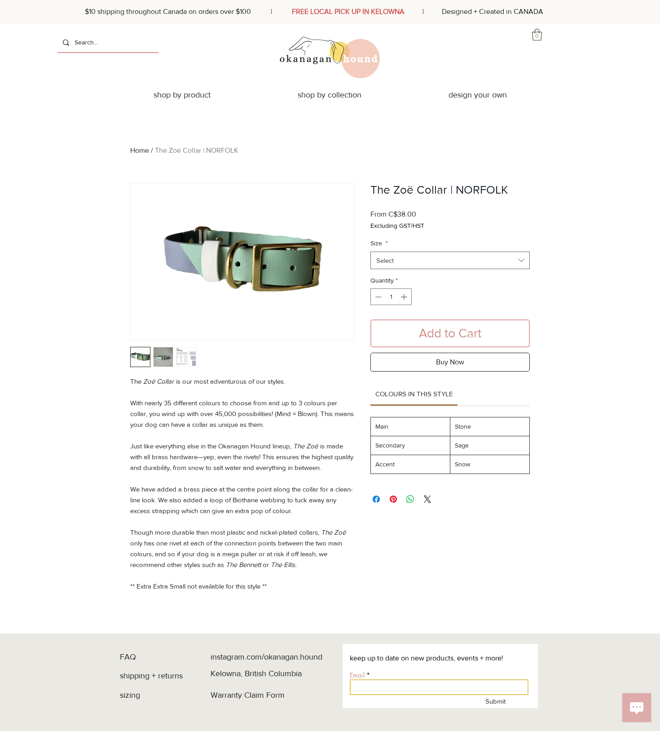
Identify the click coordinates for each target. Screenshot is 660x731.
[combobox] (450, 260)
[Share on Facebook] (376, 499)
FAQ (128, 656)
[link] (414, 394)
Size (379, 243)
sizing (131, 695)
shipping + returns (152, 675)
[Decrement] (377, 297)
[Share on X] (427, 499)
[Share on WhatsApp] (410, 499)
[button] (537, 34)
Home (139, 150)
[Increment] (404, 297)
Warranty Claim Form (248, 695)
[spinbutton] (391, 297)
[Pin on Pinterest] (393, 499)
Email (357, 675)
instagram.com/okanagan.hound (266, 656)
